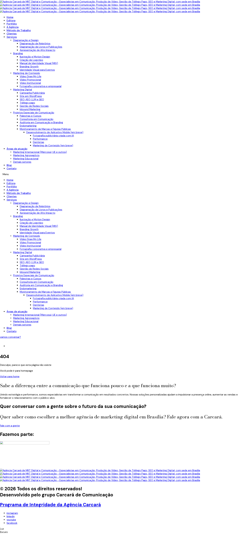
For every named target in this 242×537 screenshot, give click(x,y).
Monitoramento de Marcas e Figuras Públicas (45, 129)
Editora (11, 20)
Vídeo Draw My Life (30, 76)
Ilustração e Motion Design (35, 56)
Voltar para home (9, 376)
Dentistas (38, 142)
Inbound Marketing (30, 109)
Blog (9, 165)
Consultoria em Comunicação (36, 119)
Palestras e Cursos (30, 116)
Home (10, 17)
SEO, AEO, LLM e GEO (32, 99)
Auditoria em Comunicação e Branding (41, 122)
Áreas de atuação (17, 148)
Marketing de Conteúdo (26, 73)
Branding (18, 53)
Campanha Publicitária (32, 93)
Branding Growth (29, 66)
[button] (121, 174)
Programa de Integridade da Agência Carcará (50, 505)
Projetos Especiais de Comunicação (33, 112)
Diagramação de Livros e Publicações (41, 47)
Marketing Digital (22, 89)
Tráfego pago (27, 102)
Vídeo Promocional (30, 79)
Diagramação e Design (26, 40)
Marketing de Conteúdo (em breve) (53, 145)
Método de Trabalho (19, 30)
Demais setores (22, 162)
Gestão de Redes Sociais (34, 106)
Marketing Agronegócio (26, 155)
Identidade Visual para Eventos (37, 70)
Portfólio (12, 23)
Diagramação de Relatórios (35, 43)
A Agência (12, 27)
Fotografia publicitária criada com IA (53, 135)
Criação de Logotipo (31, 60)
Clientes (12, 33)
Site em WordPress (31, 96)
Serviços (12, 37)
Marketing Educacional (25, 158)
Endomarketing (28, 125)
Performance (40, 139)
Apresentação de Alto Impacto (37, 50)
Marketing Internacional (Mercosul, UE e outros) (40, 152)
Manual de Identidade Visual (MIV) (39, 63)
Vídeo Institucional (30, 83)
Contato (11, 168)
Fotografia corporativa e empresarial (40, 86)
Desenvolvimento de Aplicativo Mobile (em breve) (54, 132)
